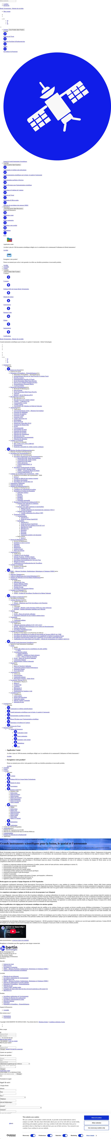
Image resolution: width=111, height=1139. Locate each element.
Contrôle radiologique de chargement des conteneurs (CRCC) (38, 510)
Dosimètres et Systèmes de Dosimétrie (24, 491)
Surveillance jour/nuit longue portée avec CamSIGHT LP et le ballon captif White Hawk (38, 637)
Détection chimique (8, 1001)
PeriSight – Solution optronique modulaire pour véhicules (29, 609)
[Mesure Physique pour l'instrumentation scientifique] (5, 183)
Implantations (7, 328)
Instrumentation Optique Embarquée (24, 661)
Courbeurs (17, 686)
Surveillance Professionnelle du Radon (24, 467)
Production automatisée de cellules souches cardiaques (29, 447)
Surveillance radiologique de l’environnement (15, 978)
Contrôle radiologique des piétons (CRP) (32, 513)
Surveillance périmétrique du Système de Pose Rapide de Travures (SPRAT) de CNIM (37, 634)
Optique (12, 611)
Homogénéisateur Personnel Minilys (24, 384)
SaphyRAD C (25, 517)
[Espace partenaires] (5, 219)
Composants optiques (20, 620)
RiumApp (20, 495)
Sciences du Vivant (8, 36)
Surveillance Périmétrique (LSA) (23, 629)
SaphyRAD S (24, 522)
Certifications (7, 336)
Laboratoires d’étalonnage (17, 483)
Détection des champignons (21, 434)
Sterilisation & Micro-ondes (11, 200)
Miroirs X (16, 683)
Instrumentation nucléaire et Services (13, 180)
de (7, 23)
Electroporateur (18, 445)
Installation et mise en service (22, 542)
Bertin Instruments (15, 799)
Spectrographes (18, 675)
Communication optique (20, 652)
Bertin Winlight (14, 802)
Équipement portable (19, 514)
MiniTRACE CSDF (26, 527)
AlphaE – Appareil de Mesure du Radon (28, 470)
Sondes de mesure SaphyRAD (29, 519)
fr (7, 22)
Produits (5, 365)
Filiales (5, 320)
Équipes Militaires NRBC (21, 584)
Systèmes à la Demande (16, 590)
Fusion (12, 663)
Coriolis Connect (18, 404)
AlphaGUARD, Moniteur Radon (26, 469)
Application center (8, 215)
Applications (13, 407)
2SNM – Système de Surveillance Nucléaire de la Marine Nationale (32, 593)
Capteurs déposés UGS (16, 600)
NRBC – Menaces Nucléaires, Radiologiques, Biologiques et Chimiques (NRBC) (25, 969)
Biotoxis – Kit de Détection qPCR (23, 395)
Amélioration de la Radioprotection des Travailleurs (28, 563)
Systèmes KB (17, 685)
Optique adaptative (22, 653)
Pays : (2, 1095)
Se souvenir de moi (7, 1038)
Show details (90, 1135)
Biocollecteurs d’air (8, 979)
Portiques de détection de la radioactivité (14, 998)
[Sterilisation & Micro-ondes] (5, 198)
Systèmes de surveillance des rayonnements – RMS (24, 473)
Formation (17, 544)
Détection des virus (19, 436)
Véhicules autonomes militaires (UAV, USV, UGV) (28, 625)
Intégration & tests (19, 702)
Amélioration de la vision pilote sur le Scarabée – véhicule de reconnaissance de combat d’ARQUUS (41, 639)
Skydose (19, 494)
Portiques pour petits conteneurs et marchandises (30, 506)
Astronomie (13, 672)
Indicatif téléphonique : (6, 1102)
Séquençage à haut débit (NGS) (22, 423)
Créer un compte (13, 1041)
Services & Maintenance (17, 539)
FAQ (4, 235)
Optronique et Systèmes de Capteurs (13, 190)
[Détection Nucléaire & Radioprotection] (5, 40)
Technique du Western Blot (21, 425)
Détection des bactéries (20, 432)
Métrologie (17, 546)
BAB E (19, 466)
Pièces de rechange (19, 550)
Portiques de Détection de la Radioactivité (25, 502)
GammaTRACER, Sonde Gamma (26, 459)
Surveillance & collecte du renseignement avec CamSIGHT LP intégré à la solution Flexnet (39, 636)
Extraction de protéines (20, 414)
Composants (13, 617)
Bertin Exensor (14, 796)
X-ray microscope (19, 670)
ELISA (16, 426)
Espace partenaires (8, 220)
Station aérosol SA (22, 463)
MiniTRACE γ (25, 528)
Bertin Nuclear (7, 965)
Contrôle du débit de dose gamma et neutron (26, 478)
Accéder (9, 756)
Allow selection (96, 1123)
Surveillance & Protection (10, 51)
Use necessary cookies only (96, 1128)
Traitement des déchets (16, 484)
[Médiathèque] (5, 229)
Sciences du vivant (8, 964)
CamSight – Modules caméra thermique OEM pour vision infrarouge (33, 607)
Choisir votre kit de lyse (20, 418)
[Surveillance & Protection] (5, 50)
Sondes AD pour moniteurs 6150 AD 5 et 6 (33, 525)
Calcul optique (18, 696)
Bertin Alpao (13, 793)
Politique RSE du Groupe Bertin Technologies (16, 289)
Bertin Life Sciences (16, 797)
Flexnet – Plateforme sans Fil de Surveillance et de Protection (30, 603)
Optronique (13, 604)
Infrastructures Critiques (20, 585)
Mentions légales (43, 1022)
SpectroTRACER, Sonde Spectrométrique (29, 458)
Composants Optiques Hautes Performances (26, 667)
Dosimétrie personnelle (23, 500)
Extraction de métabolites (21, 412)
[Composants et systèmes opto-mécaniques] (5, 168)
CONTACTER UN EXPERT (20, 940)
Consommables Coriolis (20, 403)
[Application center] (5, 213)
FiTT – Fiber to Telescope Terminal (27, 656)
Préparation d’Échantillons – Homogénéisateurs (23, 373)
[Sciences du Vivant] (5, 35)
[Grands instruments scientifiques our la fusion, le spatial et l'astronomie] (5, 173)
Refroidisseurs (18, 689)
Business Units (7, 312)
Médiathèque (7, 230)
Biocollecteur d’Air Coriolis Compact (24, 399)
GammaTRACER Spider (24, 461)
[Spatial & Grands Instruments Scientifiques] (57, 160)
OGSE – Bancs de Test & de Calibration (25, 658)
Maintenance (17, 547)
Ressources (6, 727)
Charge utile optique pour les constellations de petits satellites (30, 649)
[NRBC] (5, 45)
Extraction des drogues (20, 431)
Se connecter (4, 1041)
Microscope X (18, 688)
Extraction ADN (18, 417)
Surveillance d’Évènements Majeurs (24, 588)
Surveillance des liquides (20, 480)
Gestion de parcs (18, 549)
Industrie (2, 1106)
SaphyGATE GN (25, 508)
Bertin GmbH (14, 815)
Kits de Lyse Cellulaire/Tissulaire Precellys (25, 382)
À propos (6, 281)
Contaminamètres (22, 516)
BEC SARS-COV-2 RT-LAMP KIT (24, 443)
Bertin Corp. (13, 810)
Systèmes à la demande (16, 440)
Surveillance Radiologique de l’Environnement (27, 456)
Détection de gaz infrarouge (11, 976)
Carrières (5, 4)
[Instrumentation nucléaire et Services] (5, 178)
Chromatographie (18, 428)
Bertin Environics (15, 794)
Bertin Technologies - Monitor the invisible (12, 8)
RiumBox (20, 497)
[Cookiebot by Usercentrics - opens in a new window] (11, 1135)
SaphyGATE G (25, 505)
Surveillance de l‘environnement (19, 453)
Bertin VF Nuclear (15, 800)
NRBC (5, 46)
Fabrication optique (19, 699)
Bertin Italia (13, 817)
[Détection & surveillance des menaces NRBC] (5, 203)
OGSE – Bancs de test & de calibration (24, 614)
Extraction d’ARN (19, 415)
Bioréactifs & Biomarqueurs (18, 387)
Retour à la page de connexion (14, 1049)
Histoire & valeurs (8, 297)
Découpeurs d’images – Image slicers (24, 678)
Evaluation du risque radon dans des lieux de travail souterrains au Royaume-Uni (25, 989)
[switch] (49, 1135)
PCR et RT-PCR (18, 421)
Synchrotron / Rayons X (17, 680)
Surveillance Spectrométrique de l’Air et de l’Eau (27, 560)
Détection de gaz (8, 985)
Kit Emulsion (17, 420)
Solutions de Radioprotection (18, 486)
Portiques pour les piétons (24, 511)
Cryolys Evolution (19, 385)
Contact (5, 769)
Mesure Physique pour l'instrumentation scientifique (17, 185)
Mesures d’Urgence (19, 561)
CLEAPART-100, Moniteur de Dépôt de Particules (28, 406)
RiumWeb (20, 499)
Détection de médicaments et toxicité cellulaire (16, 982)
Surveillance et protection (10, 967)
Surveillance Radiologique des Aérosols (25, 558)
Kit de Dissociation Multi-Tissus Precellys (25, 381)
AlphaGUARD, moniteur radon (12, 987)
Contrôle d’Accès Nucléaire (21, 555)
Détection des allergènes (20, 439)
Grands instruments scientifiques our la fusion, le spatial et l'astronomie (22, 175)
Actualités (6, 767)
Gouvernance (7, 304)
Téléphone (3, 1099)
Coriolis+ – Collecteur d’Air (21, 401)
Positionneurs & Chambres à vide (23, 691)
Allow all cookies (96, 1117)
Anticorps (16, 393)
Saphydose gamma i (22, 492)
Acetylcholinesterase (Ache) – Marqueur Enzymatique (29, 410)
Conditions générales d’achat (57, 1022)
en (7, 20)
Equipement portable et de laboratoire (31, 535)
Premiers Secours (18, 587)
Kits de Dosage (18, 390)
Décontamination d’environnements (23, 437)
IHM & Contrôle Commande (22, 700)
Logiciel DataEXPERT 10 (24, 464)
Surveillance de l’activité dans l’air (23, 481)
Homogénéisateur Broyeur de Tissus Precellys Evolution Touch (31, 376)
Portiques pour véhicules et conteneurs (27, 503)
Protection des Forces (20, 628)
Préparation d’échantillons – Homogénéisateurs (16, 984)
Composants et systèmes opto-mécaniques (14, 170)
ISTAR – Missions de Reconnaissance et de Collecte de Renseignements (34, 626)
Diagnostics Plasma (19, 669)
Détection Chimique (15, 574)
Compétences (14, 692)
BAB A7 (16, 477)
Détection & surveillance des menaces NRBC (15, 205)
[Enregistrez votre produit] (5, 224)
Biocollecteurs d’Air (16, 396)
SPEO (19, 650)
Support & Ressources (16, 729)
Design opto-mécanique (20, 697)
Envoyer (3, 1049)
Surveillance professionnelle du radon (13, 999)
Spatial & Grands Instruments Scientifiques (15, 161)
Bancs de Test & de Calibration (22, 666)
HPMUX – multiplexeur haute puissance (28, 655)
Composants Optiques (20, 659)
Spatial (12, 645)
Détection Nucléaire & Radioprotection (14, 41)
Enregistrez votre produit (10, 225)
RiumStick (24, 530)
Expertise (6, 703)
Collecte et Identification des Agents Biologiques (23, 576)
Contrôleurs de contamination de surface (25, 489)
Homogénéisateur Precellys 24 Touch (24, 379)
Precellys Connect (19, 378)
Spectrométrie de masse (20, 429)
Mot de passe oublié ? (6, 1039)
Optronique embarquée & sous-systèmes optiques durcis (29, 615)
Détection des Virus (19, 582)
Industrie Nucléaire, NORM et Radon (24, 557)
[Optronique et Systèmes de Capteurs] (5, 188)
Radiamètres (20, 521)
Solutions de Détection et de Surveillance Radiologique (25, 577)
